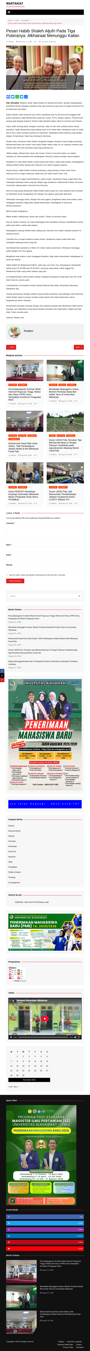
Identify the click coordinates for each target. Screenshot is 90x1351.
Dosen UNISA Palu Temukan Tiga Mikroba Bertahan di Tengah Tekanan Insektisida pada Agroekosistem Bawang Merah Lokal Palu (65, 445)
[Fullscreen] (79, 1037)
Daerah (52, 435)
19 (41, 1066)
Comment (10, 523)
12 (41, 1061)
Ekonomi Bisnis (14, 831)
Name (9, 545)
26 (41, 1071)
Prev (12, 347)
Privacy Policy (68, 1347)
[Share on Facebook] (2, 671)
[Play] (11, 1037)
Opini (10, 862)
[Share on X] (2, 675)
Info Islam (44, 42)
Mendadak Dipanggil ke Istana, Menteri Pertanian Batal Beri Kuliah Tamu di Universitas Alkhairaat (42, 628)
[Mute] (75, 1037)
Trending (11, 877)
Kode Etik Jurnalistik (74, 1342)
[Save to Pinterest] (2, 680)
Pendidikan (22, 385)
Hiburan (11, 836)
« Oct (10, 1087)
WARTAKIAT (14, 3)
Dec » (16, 1087)
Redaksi (11, 42)
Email (9, 555)
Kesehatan (12, 846)
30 (23, 1075)
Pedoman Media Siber (65, 1344)
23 (23, 1071)
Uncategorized (14, 439)
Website (9, 565)
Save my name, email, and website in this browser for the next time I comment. (37, 575)
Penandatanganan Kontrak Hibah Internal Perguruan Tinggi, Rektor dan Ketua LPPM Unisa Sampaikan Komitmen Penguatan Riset (24, 394)
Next (77, 347)
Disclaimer (80, 1347)
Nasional (62, 385)
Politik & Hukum (14, 872)
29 (17, 1075)
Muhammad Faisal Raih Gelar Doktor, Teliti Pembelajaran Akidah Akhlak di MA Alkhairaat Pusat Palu (43, 640)
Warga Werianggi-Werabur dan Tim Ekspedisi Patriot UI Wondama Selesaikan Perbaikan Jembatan (43, 662)
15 (17, 1066)
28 (11, 1075)
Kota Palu (52, 42)
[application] (45, 1018)
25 (35, 1071)
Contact (79, 1344)
